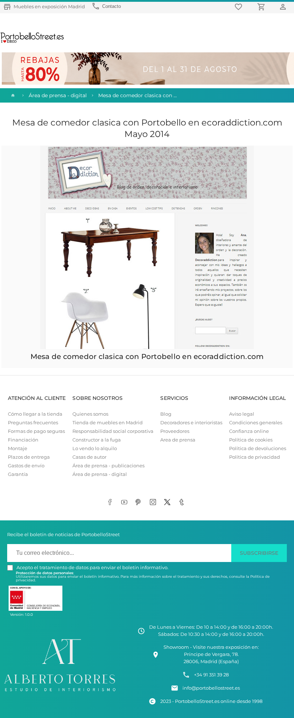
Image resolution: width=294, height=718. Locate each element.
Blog (165, 414)
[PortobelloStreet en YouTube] (125, 502)
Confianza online (249, 431)
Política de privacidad (254, 457)
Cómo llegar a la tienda (35, 414)
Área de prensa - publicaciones (108, 465)
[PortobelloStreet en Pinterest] (140, 502)
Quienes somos (90, 414)
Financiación (23, 440)
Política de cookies (250, 440)
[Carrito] (262, 6)
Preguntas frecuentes (33, 422)
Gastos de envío (26, 465)
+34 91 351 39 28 (211, 674)
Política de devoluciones (257, 448)
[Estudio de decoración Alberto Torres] (59, 692)
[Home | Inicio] (12, 95)
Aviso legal (241, 414)
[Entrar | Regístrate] (284, 6)
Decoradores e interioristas (191, 422)
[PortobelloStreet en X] (168, 502)
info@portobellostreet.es (211, 688)
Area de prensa (177, 440)
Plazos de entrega (29, 457)
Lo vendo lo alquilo (94, 448)
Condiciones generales (255, 422)
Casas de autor (89, 457)
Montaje (17, 448)
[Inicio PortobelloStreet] (32, 42)
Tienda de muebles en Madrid (107, 422)
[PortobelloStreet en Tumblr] (183, 502)
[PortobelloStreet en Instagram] (154, 502)
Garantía (18, 474)
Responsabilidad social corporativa (112, 431)
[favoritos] (239, 6)
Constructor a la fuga (96, 440)
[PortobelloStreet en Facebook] (111, 502)
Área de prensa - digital (99, 474)
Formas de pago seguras (36, 431)
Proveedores (174, 431)
